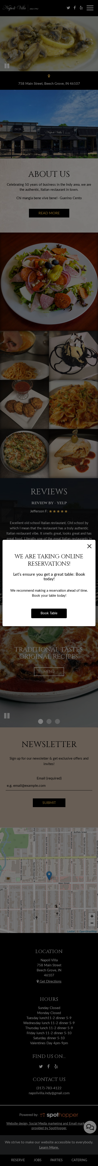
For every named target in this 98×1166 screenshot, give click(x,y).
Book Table (49, 613)
